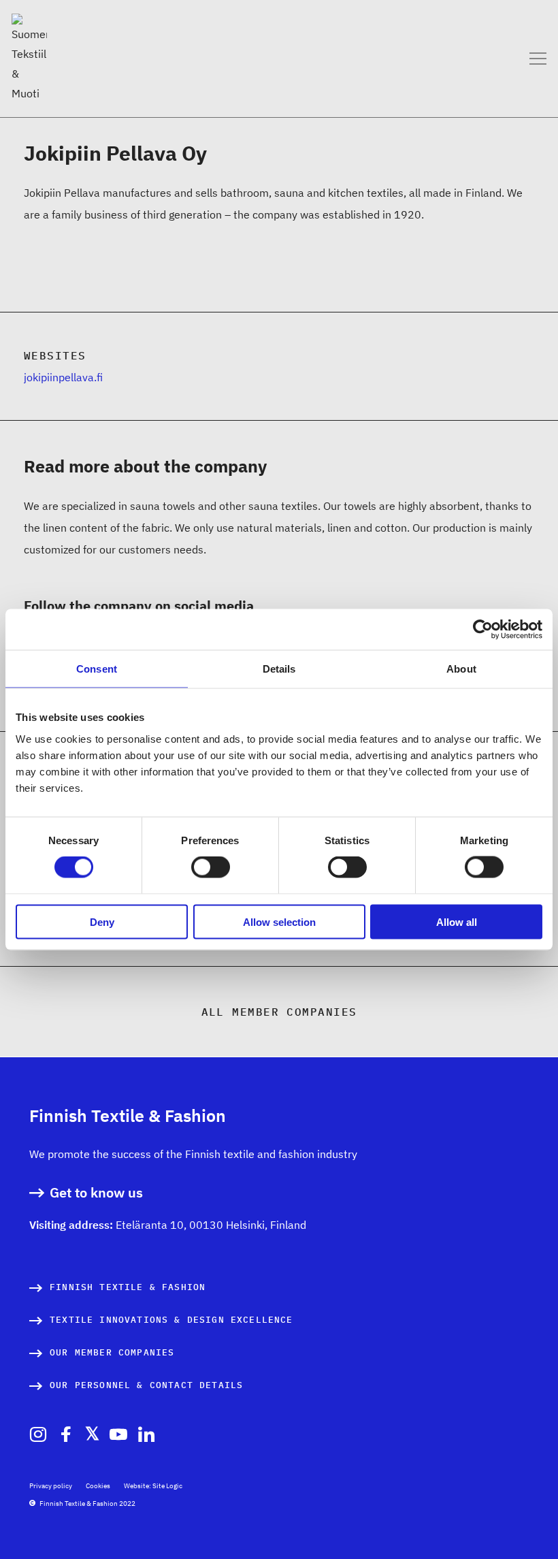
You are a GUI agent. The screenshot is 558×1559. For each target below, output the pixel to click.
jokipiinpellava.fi (63, 377)
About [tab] (461, 669)
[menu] (537, 58)
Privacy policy (50, 1485)
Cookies (98, 1485)
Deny (102, 921)
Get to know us (96, 1193)
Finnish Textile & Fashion (128, 1287)
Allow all (456, 921)
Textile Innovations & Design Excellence (171, 1319)
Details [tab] (279, 669)
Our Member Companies (112, 1352)
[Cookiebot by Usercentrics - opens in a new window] (482, 630)
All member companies (279, 1011)
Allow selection (279, 921)
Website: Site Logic (153, 1485)
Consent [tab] (96, 669)
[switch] (210, 867)
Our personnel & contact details (146, 1385)
